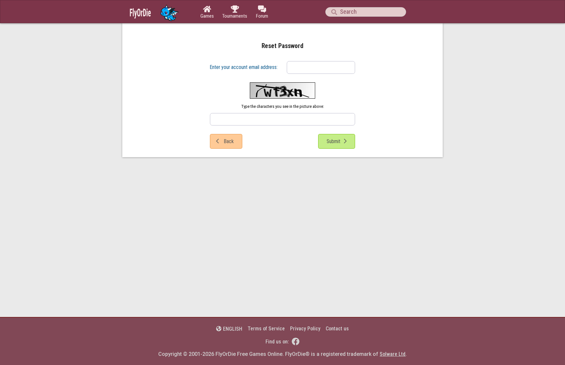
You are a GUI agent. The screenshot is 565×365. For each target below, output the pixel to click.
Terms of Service (266, 328)
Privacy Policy (305, 328)
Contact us (337, 328)
